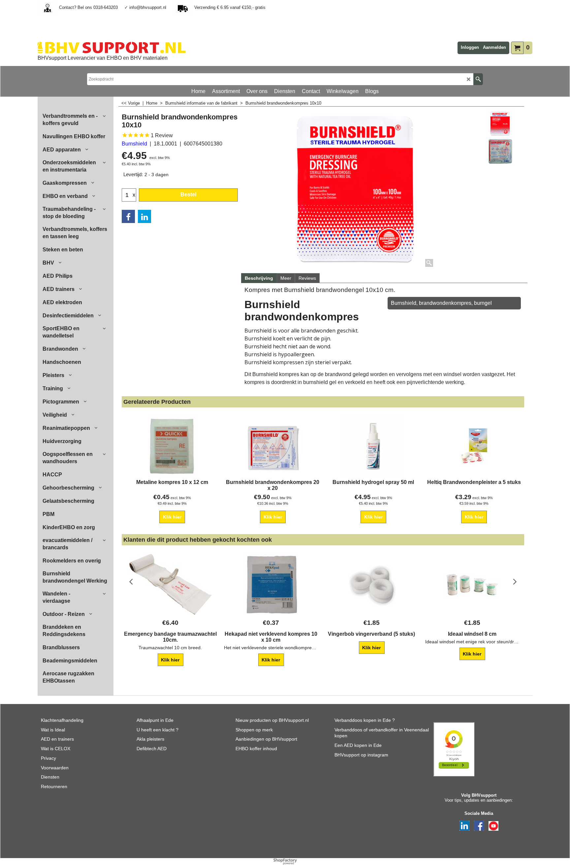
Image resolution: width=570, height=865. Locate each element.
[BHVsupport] (112, 47)
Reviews (307, 278)
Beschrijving (259, 278)
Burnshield (134, 143)
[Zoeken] (478, 79)
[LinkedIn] (144, 216)
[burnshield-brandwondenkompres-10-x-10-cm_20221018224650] (500, 151)
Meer (285, 278)
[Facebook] (128, 216)
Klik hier (172, 517)
